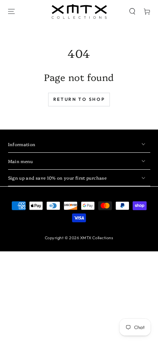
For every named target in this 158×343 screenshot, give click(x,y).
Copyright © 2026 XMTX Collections (79, 237)
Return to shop (79, 99)
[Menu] (11, 11)
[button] (132, 11)
